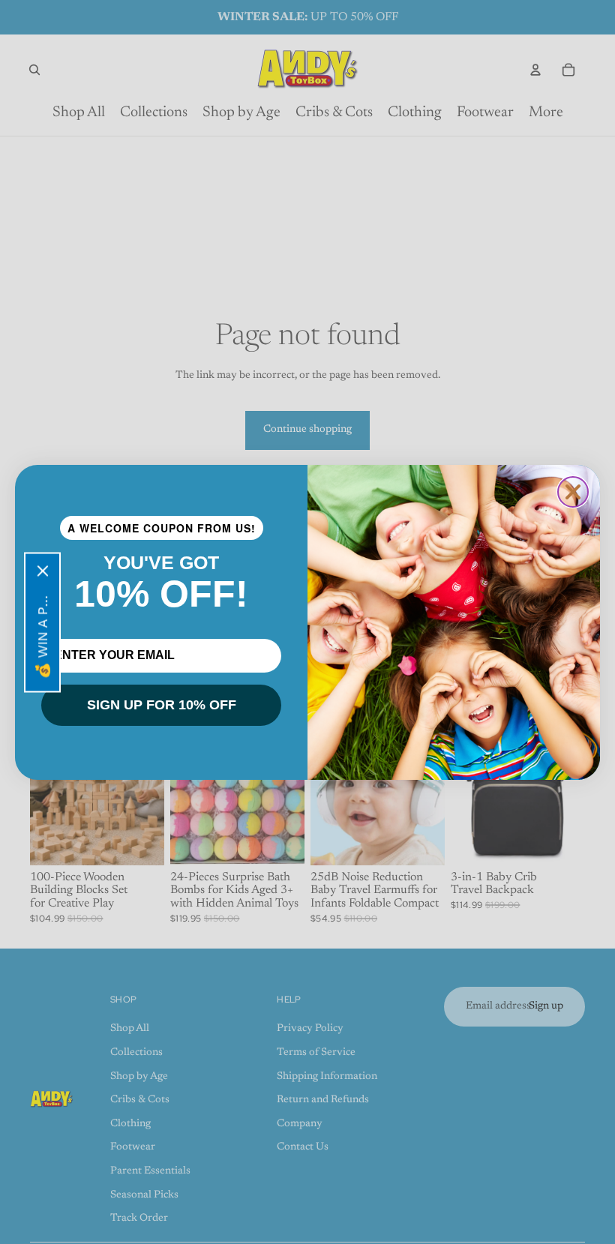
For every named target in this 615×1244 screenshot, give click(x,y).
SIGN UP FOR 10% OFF (161, 704)
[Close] (43, 570)
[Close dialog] (573, 492)
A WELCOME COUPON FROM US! (162, 527)
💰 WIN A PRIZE (42, 633)
